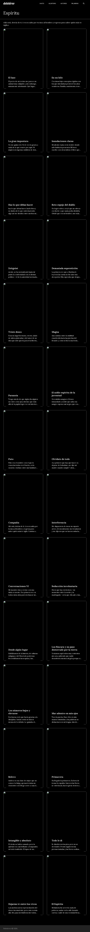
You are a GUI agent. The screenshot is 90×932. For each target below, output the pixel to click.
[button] (84, 3)
